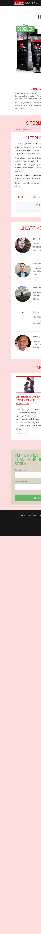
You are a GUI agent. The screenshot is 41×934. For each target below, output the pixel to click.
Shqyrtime (32, 516)
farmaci (22, 516)
